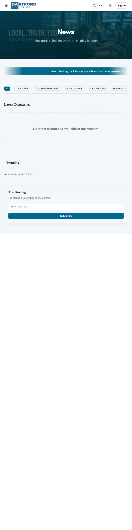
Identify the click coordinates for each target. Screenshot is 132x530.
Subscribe (66, 216)
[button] (110, 5)
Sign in (122, 5)
